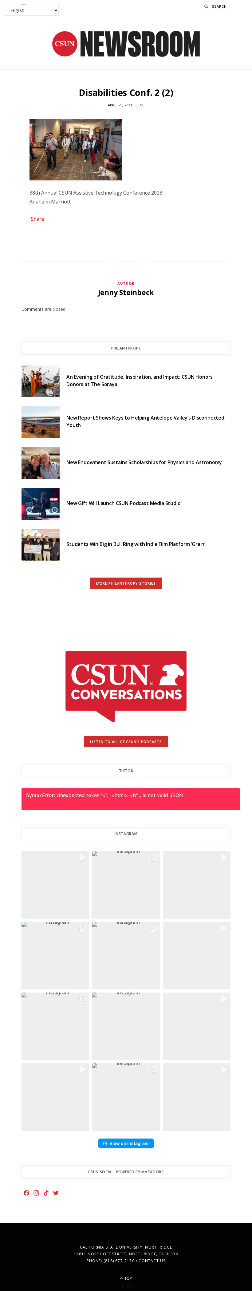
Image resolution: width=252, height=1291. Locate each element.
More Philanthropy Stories (126, 583)
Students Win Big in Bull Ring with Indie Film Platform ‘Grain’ (135, 544)
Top (127, 1278)
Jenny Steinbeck (126, 292)
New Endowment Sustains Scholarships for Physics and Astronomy (144, 462)
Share (37, 218)
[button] (55, 885)
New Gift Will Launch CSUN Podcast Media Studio (123, 503)
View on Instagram (129, 1143)
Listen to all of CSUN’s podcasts (126, 741)
